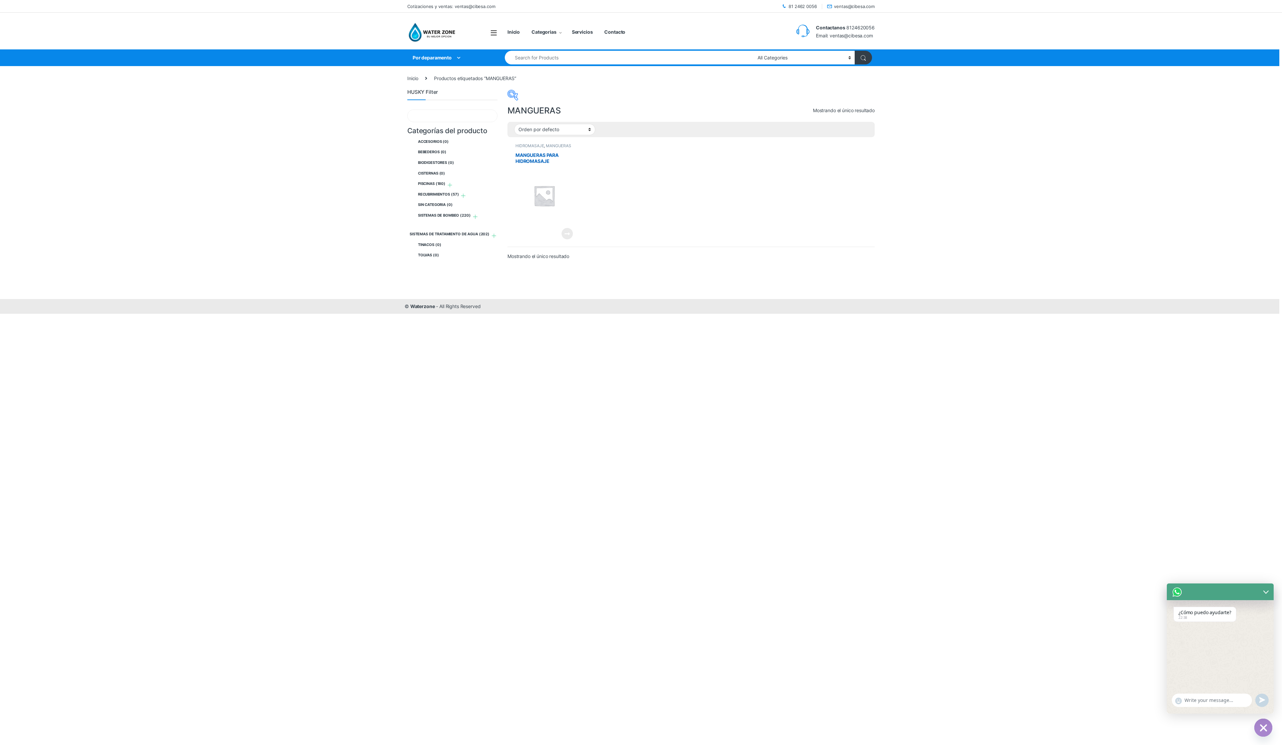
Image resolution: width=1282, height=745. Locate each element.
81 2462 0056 (803, 6)
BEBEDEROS (432, 152)
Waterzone (422, 306)
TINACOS (429, 244)
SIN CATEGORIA (435, 204)
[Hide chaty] (1263, 728)
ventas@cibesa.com (854, 6)
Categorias (544, 32)
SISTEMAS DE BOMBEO (444, 215)
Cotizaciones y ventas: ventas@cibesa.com (451, 6)
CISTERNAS (431, 173)
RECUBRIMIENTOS (438, 194)
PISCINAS (431, 183)
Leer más (567, 233)
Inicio (513, 32)
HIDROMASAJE (529, 145)
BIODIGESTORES (436, 162)
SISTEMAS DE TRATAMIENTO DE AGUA (449, 234)
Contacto (614, 32)
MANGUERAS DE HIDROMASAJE (543, 148)
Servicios (582, 32)
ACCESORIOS (433, 141)
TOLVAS (428, 255)
